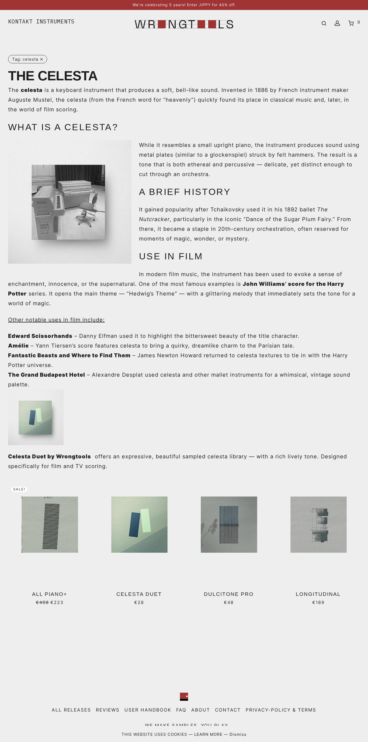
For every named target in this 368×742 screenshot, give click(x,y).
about (200, 710)
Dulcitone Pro (229, 594)
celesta (25, 59)
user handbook (147, 710)
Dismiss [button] (238, 734)
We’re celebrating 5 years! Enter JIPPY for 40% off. (184, 4)
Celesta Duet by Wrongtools (49, 456)
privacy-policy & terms (281, 710)
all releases (71, 710)
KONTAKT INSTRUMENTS (41, 21)
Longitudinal (318, 594)
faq (181, 710)
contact (228, 710)
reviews (108, 710)
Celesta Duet (139, 594)
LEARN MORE (209, 734)
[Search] (324, 23)
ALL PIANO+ (49, 594)
